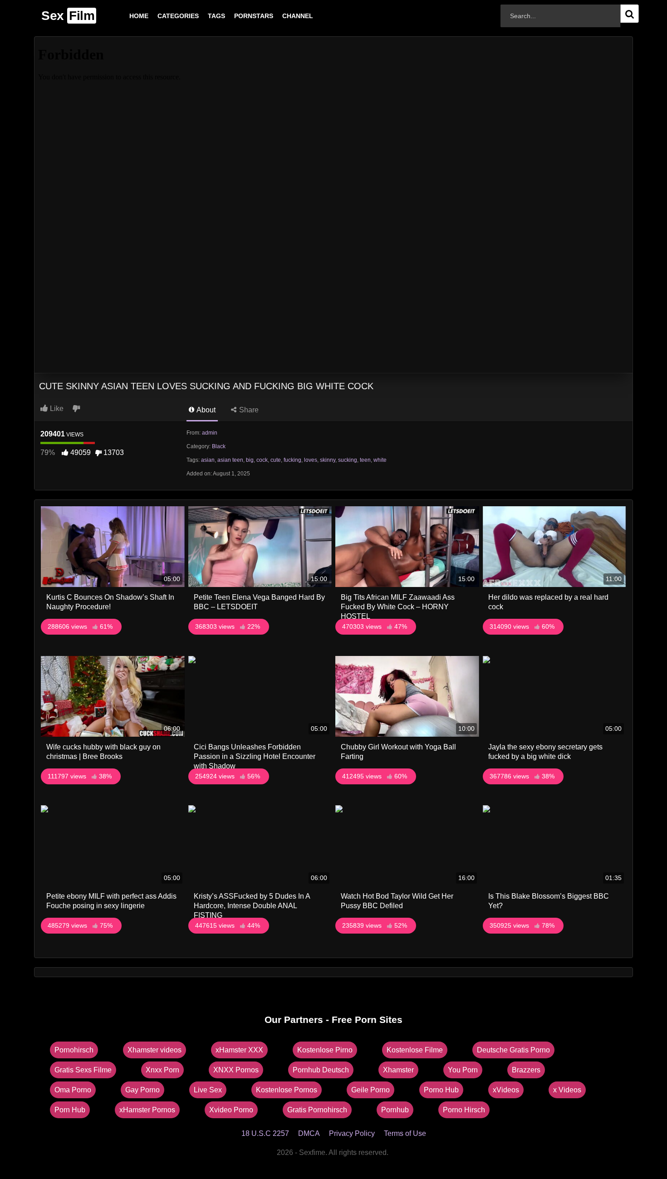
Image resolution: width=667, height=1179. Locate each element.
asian (208, 460)
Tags (202, 16)
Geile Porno (370, 1090)
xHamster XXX (239, 1050)
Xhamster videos (154, 1050)
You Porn (463, 1070)
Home (124, 16)
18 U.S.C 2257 (265, 1133)
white (380, 460)
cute (275, 460)
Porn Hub (69, 1110)
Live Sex (208, 1090)
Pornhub (395, 1110)
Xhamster (398, 1070)
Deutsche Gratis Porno (513, 1050)
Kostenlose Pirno (325, 1050)
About (205, 410)
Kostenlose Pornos (286, 1090)
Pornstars (239, 16)
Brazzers (526, 1070)
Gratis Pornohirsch (317, 1110)
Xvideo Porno (231, 1110)
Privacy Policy (352, 1133)
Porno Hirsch (464, 1110)
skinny (327, 460)
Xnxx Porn (162, 1070)
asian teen (230, 460)
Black (219, 446)
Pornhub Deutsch (321, 1070)
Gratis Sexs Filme (83, 1070)
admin (209, 433)
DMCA (309, 1133)
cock (262, 460)
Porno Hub (441, 1090)
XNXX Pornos (236, 1070)
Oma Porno (72, 1090)
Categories (163, 16)
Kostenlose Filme (415, 1050)
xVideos (506, 1090)
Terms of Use (405, 1133)
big (250, 460)
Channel (283, 16)
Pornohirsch (73, 1050)
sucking (347, 460)
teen (365, 460)
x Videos (567, 1090)
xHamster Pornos (147, 1110)
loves (310, 460)
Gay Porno (142, 1090)
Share (248, 410)
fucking (292, 460)
